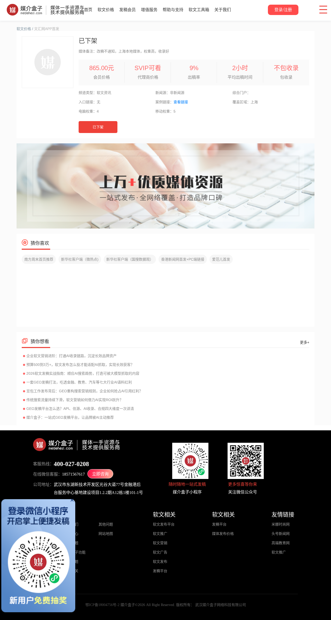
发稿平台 (160, 571)
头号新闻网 (281, 534)
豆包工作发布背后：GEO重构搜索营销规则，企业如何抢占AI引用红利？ (84, 391)
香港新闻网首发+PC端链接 (182, 259)
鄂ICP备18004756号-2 (102, 605)
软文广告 (160, 552)
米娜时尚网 (281, 524)
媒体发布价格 (223, 534)
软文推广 (160, 534)
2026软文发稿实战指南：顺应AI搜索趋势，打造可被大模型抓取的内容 (82, 373)
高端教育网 (281, 543)
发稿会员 (127, 10)
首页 (88, 10)
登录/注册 (283, 10)
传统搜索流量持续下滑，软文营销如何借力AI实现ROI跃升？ (74, 400)
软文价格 (105, 10)
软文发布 (160, 562)
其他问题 (106, 524)
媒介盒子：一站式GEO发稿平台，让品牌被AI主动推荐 (70, 417)
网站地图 (106, 534)
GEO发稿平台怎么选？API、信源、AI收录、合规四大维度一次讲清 (80, 409)
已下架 (98, 127)
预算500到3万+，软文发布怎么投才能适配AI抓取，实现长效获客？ (80, 365)
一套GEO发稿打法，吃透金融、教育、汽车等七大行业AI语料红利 (79, 382)
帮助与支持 (173, 10)
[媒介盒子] (45, 6)
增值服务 (149, 10)
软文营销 (160, 543)
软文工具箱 (199, 10)
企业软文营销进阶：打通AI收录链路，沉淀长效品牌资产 (71, 356)
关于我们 (222, 10)
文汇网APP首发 (46, 29)
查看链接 (181, 102)
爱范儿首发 (221, 259)
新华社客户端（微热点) (80, 259)
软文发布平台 (164, 524)
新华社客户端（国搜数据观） (129, 259)
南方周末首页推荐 (38, 259)
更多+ (304, 342)
